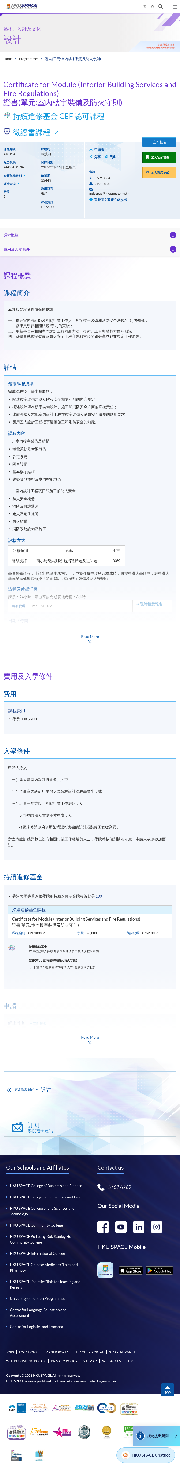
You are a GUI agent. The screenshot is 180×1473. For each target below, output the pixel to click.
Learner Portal (56, 1352)
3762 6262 (119, 1187)
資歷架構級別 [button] (13, 176)
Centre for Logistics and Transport (37, 1327)
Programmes (29, 59)
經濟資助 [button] (10, 184)
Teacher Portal (90, 1352)
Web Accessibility (117, 1361)
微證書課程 (31, 132)
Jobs (10, 1352)
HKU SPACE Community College (36, 1225)
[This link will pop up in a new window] (131, 1270)
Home (8, 59)
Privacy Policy (64, 1361)
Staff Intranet (122, 1352)
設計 (12, 40)
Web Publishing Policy (26, 1361)
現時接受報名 (151, 604)
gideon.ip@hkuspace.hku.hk (109, 193)
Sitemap (90, 1361)
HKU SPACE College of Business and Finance (46, 1186)
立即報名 (159, 142)
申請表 (99, 149)
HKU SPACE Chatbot (151, 1455)
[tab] (90, 275)
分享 (97, 157)
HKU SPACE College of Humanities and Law (45, 1197)
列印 (113, 157)
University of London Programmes (37, 1298)
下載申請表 (37, 1036)
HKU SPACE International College (37, 1253)
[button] (160, 7)
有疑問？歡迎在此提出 (110, 200)
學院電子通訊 (40, 1127)
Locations (28, 1352)
